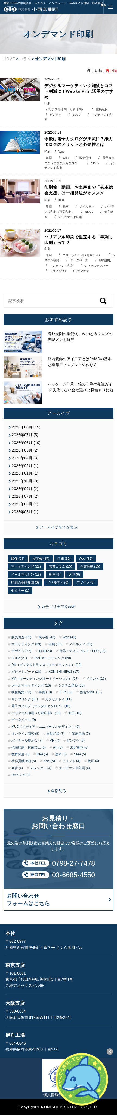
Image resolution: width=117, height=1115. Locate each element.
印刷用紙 (105, 260)
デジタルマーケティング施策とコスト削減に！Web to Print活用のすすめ (78, 91)
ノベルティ (86, 206)
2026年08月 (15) (26, 427)
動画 (61, 200)
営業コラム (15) (60, 566)
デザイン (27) (21, 651)
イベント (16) (96, 679)
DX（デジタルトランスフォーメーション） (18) (46, 665)
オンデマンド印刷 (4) (74, 768)
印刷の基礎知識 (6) (25, 582)
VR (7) (54, 740)
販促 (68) (17, 558)
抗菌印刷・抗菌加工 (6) (28, 747)
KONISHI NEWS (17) (63, 671)
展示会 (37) (41, 558)
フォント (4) (71, 761)
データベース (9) (23, 720)
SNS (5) (49, 761)
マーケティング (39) (26, 644)
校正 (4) (93, 761)
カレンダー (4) (40, 768)
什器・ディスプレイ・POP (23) (82, 651)
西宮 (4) (17, 768)
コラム (25, 59)
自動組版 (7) (55, 734)
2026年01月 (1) (25, 473)
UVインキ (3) (21, 775)
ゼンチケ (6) (76, 740)
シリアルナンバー (96, 265)
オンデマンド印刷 (70, 217)
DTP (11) (65, 692)
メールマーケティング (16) (31, 685)
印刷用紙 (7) (81, 734)
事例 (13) (45, 692)
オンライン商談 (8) (25, 734)
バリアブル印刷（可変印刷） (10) (36, 713)
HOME (9, 59)
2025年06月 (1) (25, 504)
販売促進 (85, 157)
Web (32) (86, 558)
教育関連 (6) (20, 754)
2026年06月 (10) (26, 442)
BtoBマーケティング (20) (52, 658)
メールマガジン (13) (26, 574)
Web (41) (69, 637)
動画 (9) (54, 574)
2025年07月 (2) (25, 496)
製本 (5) (61, 754)
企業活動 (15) (90, 566)
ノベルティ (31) (80, 644)
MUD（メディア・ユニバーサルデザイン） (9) (45, 727)
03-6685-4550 (73, 875)
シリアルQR (58, 270)
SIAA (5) (80, 754)
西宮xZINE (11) (91, 692)
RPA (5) (42, 754)
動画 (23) (45, 651)
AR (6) (58, 747)
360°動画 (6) (79, 747)
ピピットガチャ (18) (26, 671)
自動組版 (101, 109)
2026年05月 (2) (25, 450)
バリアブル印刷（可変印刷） (65, 109)
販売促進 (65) (21, 637)
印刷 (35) (55, 644)
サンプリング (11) (24, 699)
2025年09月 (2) (25, 488)
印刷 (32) (64, 558)
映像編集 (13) (21, 692)
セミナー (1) (20, 590)
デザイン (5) (85, 582)
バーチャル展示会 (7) (26, 740)
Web (61, 151)
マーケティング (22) (26, 566)
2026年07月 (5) (25, 435)
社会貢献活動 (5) (23, 761)
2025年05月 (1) (25, 512)
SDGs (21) (19, 658)
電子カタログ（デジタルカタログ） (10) (40, 706)
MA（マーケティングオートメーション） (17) (45, 679)
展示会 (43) (47, 637)
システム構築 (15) (71, 685)
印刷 (47, 103)
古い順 (111, 70)
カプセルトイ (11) (58, 699)
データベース (79, 260)
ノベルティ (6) (57, 582)
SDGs (76, 114)
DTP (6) (74, 574)
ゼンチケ (55, 114)
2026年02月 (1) (25, 465)
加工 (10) (74, 713)
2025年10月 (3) (25, 481)
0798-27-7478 (73, 863)
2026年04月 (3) (25, 458)
